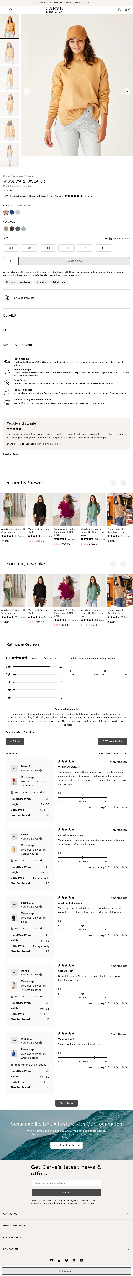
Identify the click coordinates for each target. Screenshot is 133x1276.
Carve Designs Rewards (52, 196)
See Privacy (88, 1203)
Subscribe (66, 1192)
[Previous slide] (26, 91)
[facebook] (51, 1260)
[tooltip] (77, 709)
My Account (10, 1249)
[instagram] (59, 1260)
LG (84, 248)
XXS (11, 248)
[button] (78, 196)
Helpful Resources (15, 1225)
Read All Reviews (12, 454)
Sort (101, 753)
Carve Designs (12, 1237)
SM (48, 248)
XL (103, 248)
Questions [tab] (29, 733)
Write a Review (116, 742)
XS (29, 248)
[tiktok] (81, 1260)
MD (66, 248)
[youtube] (74, 1260)
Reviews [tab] (13, 733)
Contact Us (10, 1213)
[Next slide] (127, 91)
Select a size (74, 260)
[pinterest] (66, 1260)
